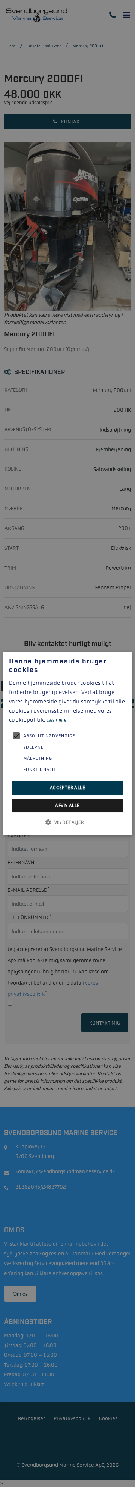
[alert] (67, 743)
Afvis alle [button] (67, 805)
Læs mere (56, 720)
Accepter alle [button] (67, 787)
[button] (67, 822)
